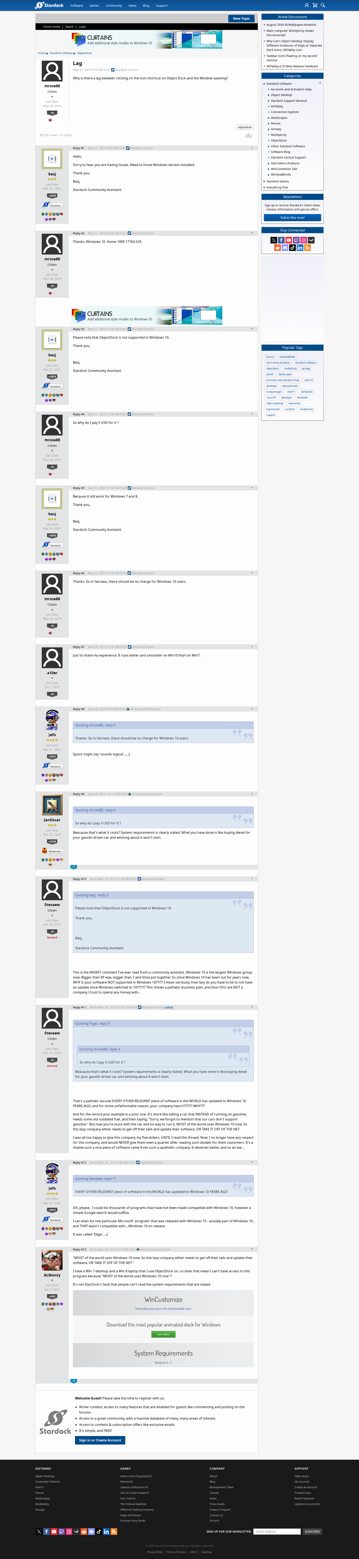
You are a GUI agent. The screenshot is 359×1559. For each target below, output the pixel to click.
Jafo (52, 734)
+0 (52, 112)
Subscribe (312, 1531)
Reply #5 (79, 488)
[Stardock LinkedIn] (300, 247)
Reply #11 (79, 1007)
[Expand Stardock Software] (264, 84)
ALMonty (52, 1275)
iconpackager (274, 391)
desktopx (271, 386)
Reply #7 (79, 647)
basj (52, 173)
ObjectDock (84, 53)
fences (270, 357)
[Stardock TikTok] (292, 247)
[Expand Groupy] (268, 129)
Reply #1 (79, 148)
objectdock (245, 127)
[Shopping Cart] (314, 5)
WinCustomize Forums (145, 709)
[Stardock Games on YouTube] (289, 240)
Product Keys (303, 1493)
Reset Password (304, 1498)
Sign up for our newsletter (229, 1531)
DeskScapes (42, 1498)
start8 (269, 374)
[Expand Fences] (268, 124)
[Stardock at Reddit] (277, 247)
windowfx (302, 397)
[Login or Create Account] (307, 5)
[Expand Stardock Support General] (268, 101)
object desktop (274, 403)
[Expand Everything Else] (264, 187)
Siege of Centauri (130, 1515)
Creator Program (220, 1509)
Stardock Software (61, 53)
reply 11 (110, 1178)
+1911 (52, 756)
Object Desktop (44, 1476)
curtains (290, 409)
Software (76, 5)
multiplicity (290, 368)
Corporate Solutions (47, 1481)
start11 (291, 391)
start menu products (278, 362)
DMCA (194, 1552)
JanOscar (52, 819)
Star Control (127, 1498)
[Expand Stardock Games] (264, 181)
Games (94, 5)
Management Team (222, 1487)
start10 (309, 380)
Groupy (40, 1509)
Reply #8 (79, 709)
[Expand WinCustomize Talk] (268, 169)
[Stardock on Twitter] (274, 240)
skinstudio (307, 391)
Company (217, 1468)
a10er (52, 672)
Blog (146, 5)
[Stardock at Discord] (285, 247)
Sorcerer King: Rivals (132, 1520)
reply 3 (102, 895)
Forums (214, 1520)
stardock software (305, 362)
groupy (306, 368)
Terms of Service (176, 1552)
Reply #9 (79, 794)
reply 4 (110, 810)
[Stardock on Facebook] (281, 240)
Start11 (39, 1487)
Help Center (302, 1476)
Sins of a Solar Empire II (134, 1493)
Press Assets (217, 1504)
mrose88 (52, 85)
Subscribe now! (292, 217)
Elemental (126, 1481)
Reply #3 (79, 329)
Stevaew (52, 904)
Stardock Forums (126, 70)
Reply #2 (79, 233)
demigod (286, 397)
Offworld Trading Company (137, 1509)
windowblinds (287, 357)
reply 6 (110, 725)
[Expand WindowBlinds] (268, 175)
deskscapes (285, 374)
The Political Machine (133, 1504)
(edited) (169, 1007)
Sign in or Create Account (100, 1440)
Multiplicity (42, 1504)
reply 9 (104, 1023)
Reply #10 (79, 879)
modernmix (306, 409)
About (213, 1476)
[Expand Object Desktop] (268, 95)
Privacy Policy (155, 1552)
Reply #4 (79, 414)
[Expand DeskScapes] (268, 118)
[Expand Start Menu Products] (268, 163)
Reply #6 (79, 573)
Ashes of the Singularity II (136, 1476)
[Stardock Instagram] (303, 240)
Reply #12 (79, 1162)
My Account (302, 1481)
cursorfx (271, 397)
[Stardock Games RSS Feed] (307, 247)
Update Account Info (307, 1504)
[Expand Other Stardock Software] (268, 146)
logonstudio (273, 409)
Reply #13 (79, 1249)
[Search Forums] (323, 5)
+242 (52, 1296)
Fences (39, 1493)
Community (114, 5)
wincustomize (290, 386)
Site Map (207, 1552)
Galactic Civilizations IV (134, 1487)
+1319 (52, 841)
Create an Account (306, 1487)
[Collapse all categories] (320, 83)
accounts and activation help (282, 380)
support (270, 415)
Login (82, 26)
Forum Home (51, 26)
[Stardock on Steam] (311, 240)
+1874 (52, 195)
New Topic (241, 18)
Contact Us (216, 1515)
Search (69, 26)
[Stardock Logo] (49, 5)
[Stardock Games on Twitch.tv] (296, 240)
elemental (294, 403)
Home (41, 53)
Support (161, 5)
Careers (214, 1493)
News (132, 5)
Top (252, 148)
